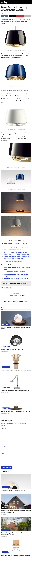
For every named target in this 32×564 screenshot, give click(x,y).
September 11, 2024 (5, 413)
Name (3, 446)
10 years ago (4, 536)
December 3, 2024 (5, 392)
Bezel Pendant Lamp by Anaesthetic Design (16, 50)
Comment (4, 428)
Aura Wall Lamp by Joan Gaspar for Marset (13, 490)
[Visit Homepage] (5, 2)
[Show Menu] (2, 2)
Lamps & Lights (6, 324)
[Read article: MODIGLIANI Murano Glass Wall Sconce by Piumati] (16, 361)
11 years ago (3, 13)
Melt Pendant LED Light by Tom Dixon (12, 349)
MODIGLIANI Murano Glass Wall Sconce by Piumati (16, 370)
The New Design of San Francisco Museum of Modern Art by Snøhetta (14, 533)
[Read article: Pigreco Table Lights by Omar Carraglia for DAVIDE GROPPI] (16, 318)
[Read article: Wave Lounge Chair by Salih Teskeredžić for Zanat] (16, 546)
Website (3, 460)
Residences (5, 507)
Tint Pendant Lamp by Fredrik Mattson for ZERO (16, 278)
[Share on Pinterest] (20, 16)
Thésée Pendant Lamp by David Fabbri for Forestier (16, 411)
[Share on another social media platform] (27, 16)
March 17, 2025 (5, 351)
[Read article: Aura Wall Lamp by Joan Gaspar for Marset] (16, 481)
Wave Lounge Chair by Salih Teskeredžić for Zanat (15, 555)
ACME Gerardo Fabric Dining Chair (13, 261)
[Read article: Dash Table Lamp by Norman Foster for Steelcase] (16, 381)
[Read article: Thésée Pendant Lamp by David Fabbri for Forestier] (16, 402)
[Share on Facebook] (4, 16)
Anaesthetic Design (12, 19)
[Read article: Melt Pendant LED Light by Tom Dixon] (16, 340)
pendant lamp (7, 287)
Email (3, 453)
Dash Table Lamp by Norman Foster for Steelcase (15, 390)
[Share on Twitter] (12, 16)
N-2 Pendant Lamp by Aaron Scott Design (14, 271)
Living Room (5, 552)
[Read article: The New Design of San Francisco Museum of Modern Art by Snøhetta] (16, 524)
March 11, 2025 (5, 372)
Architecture (5, 529)
